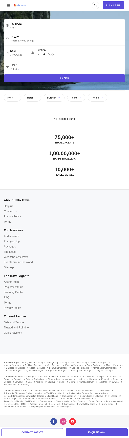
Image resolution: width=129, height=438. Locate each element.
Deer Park (55, 404)
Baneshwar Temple (47, 399)
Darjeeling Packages (15, 368)
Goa (30, 382)
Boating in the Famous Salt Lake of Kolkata (88, 393)
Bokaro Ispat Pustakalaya (91, 396)
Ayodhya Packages (34, 371)
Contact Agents (32, 432)
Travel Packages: (12, 363)
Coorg (7, 379)
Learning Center (13, 292)
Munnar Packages (12, 365)
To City (14, 37)
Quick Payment (13, 332)
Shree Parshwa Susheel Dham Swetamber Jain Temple (48, 391)
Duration (40, 50)
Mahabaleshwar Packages (105, 368)
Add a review (11, 236)
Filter (13, 65)
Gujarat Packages (105, 371)
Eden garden (46, 401)
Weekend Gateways (16, 257)
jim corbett (89, 377)
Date (13, 51)
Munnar (65, 377)
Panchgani (31, 377)
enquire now (96, 432)
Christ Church (66, 399)
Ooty (28, 379)
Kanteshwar (69, 404)
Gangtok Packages (80, 368)
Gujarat (7, 382)
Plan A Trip (113, 5)
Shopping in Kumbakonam (43, 407)
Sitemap (9, 267)
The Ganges (65, 407)
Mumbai (105, 379)
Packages (10, 246)
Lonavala (113, 377)
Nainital (43, 377)
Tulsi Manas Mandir (55, 393)
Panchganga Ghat (114, 401)
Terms (7, 221)
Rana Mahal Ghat (85, 399)
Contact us (10, 211)
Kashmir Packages (73, 365)
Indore (82, 379)
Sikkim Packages (37, 368)
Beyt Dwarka (79, 401)
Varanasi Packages (13, 371)
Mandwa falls (104, 391)
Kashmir (39, 382)
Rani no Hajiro (10, 399)
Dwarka (115, 382)
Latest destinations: (13, 377)
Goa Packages (100, 363)
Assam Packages (81, 363)
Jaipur (101, 377)
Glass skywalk (62, 401)
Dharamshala (54, 379)
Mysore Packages (114, 365)
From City (16, 23)
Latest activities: (12, 391)
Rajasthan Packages (57, 371)
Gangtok (18, 379)
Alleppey (93, 379)
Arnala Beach (27, 399)
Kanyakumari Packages (34, 363)
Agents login (11, 281)
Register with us (13, 287)
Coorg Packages (94, 365)
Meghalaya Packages (59, 363)
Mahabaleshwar (86, 382)
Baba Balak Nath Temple (15, 407)
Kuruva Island (107, 404)
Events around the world (18, 262)
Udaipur (51, 382)
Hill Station (112, 396)
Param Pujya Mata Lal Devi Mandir (20, 401)
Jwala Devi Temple (88, 404)
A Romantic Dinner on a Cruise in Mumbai (23, 393)
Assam (116, 379)
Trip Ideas (10, 251)
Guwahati (19, 382)
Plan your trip (12, 241)
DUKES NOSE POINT (16, 404)
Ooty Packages (54, 365)
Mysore (54, 377)
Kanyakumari (10, 385)
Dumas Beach (95, 401)
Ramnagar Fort (69, 396)
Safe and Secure (14, 322)
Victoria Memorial (86, 391)
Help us (8, 206)
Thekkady (24, 385)
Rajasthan (102, 382)
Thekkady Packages (34, 365)
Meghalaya (69, 379)
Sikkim (72, 382)
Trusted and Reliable (16, 327)
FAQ (6, 297)
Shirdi (61, 382)
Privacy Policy (12, 216)
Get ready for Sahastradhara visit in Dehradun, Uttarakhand (31, 396)
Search (64, 78)
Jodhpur (77, 377)
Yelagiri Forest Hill (38, 404)
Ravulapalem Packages (82, 371)
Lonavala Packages (58, 368)
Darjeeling (39, 379)
